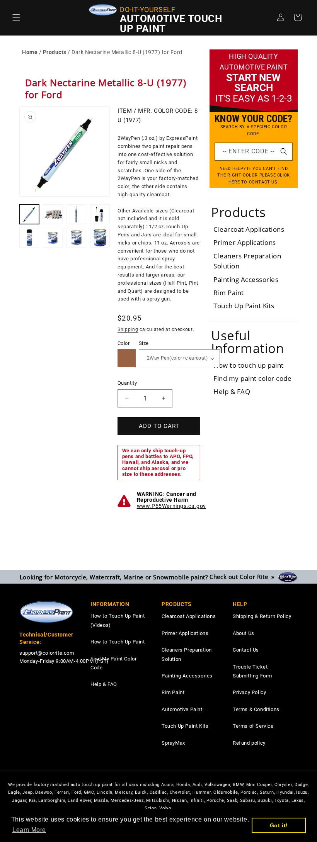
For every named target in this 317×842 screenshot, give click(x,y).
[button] (16, 17)
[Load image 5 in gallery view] (29, 238)
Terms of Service (253, 726)
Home (29, 52)
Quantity (127, 383)
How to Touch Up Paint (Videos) (117, 620)
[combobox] (253, 151)
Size (144, 343)
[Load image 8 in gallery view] (100, 238)
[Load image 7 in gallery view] (76, 238)
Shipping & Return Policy (262, 616)
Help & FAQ (231, 391)
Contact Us (246, 650)
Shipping (128, 329)
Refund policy (249, 743)
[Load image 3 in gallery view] (76, 214)
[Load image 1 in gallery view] (29, 214)
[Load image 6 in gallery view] (53, 238)
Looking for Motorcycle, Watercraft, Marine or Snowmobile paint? (149, 577)
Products (54, 52)
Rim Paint (228, 292)
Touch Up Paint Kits (243, 305)
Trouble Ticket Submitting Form (252, 671)
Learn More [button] (29, 830)
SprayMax (173, 743)
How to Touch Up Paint (117, 642)
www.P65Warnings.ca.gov (171, 506)
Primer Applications (244, 242)
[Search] (283, 151)
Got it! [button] (279, 825)
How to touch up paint (248, 365)
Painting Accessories (245, 279)
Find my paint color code (252, 378)
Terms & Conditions (256, 709)
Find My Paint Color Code (113, 663)
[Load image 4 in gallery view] (100, 214)
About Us (243, 633)
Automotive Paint (182, 709)
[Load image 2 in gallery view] (53, 214)
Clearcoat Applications (248, 229)
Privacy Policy (249, 692)
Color (124, 343)
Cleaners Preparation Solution (187, 654)
